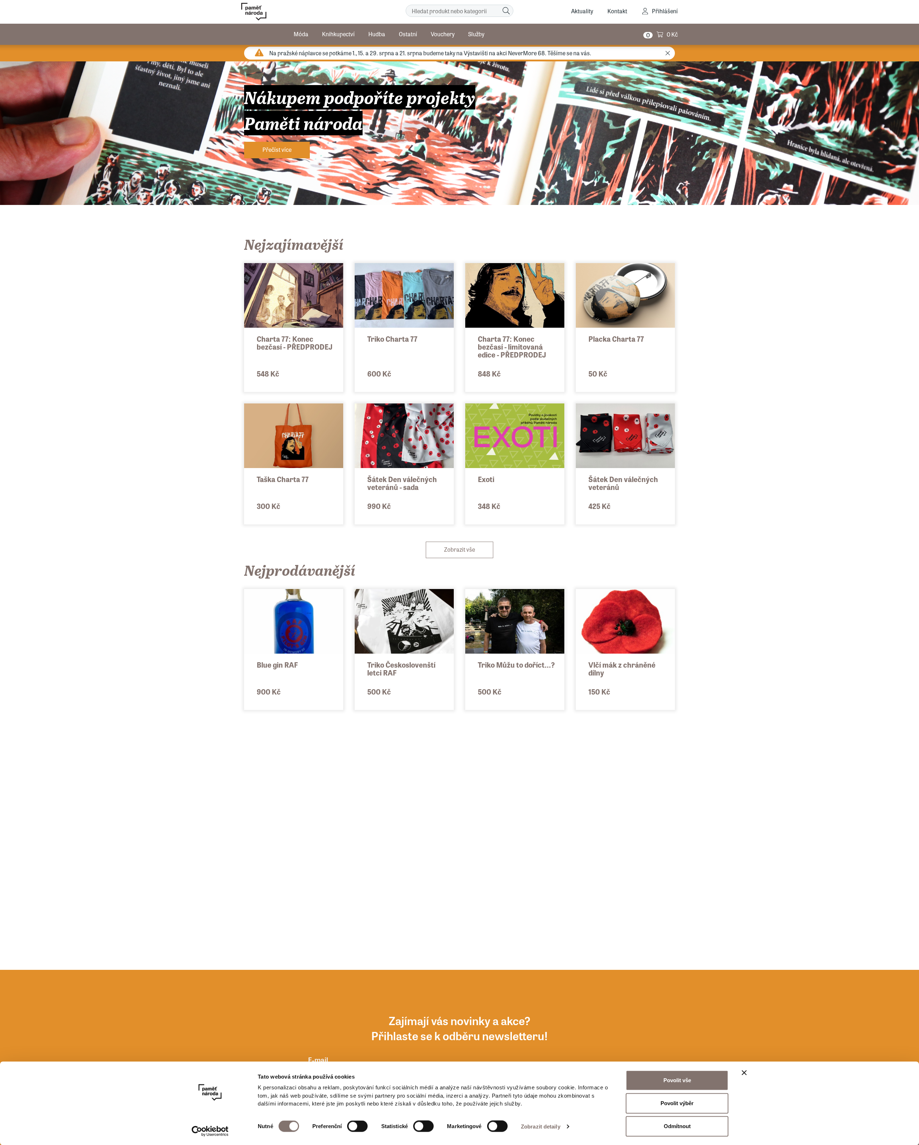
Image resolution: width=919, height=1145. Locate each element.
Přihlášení (665, 11)
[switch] (357, 1126)
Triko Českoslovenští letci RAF (401, 668)
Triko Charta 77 (392, 338)
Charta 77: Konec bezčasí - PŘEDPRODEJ (294, 342)
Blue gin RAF (277, 664)
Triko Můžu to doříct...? (516, 664)
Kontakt (617, 11)
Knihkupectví (338, 34)
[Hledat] (506, 11)
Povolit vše (677, 1080)
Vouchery (442, 34)
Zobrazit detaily (540, 1126)
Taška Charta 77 (283, 479)
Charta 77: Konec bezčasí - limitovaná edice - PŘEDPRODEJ (512, 346)
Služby (476, 34)
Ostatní (408, 34)
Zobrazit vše (459, 549)
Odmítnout (677, 1126)
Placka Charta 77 (616, 338)
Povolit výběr (677, 1103)
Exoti (486, 479)
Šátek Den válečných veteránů (623, 483)
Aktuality (582, 11)
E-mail (318, 1060)
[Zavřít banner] (744, 1072)
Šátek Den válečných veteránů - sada (402, 483)
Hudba (376, 34)
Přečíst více (276, 149)
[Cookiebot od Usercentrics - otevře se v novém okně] (210, 1131)
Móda (301, 34)
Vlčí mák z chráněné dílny (622, 668)
